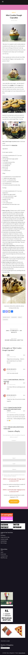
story (19, 85)
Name (14, 458)
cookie (20, 317)
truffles (12, 85)
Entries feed (3, 554)
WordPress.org (4, 557)
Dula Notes (3, 535)
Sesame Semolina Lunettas (14, 340)
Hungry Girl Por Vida (5, 537)
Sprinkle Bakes (4, 541)
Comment (14, 440)
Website (14, 469)
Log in (2, 552)
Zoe (8, 382)
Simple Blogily (22, 652)
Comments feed (4, 556)
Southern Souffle (4, 539)
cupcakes (5, 319)
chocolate (14, 317)
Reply (24, 355)
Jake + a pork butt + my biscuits (14, 331)
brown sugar (6, 317)
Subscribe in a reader (5, 640)
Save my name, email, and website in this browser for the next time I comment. (14, 475)
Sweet (14, 12)
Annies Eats (14, 145)
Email (14, 463)
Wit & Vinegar (4, 543)
